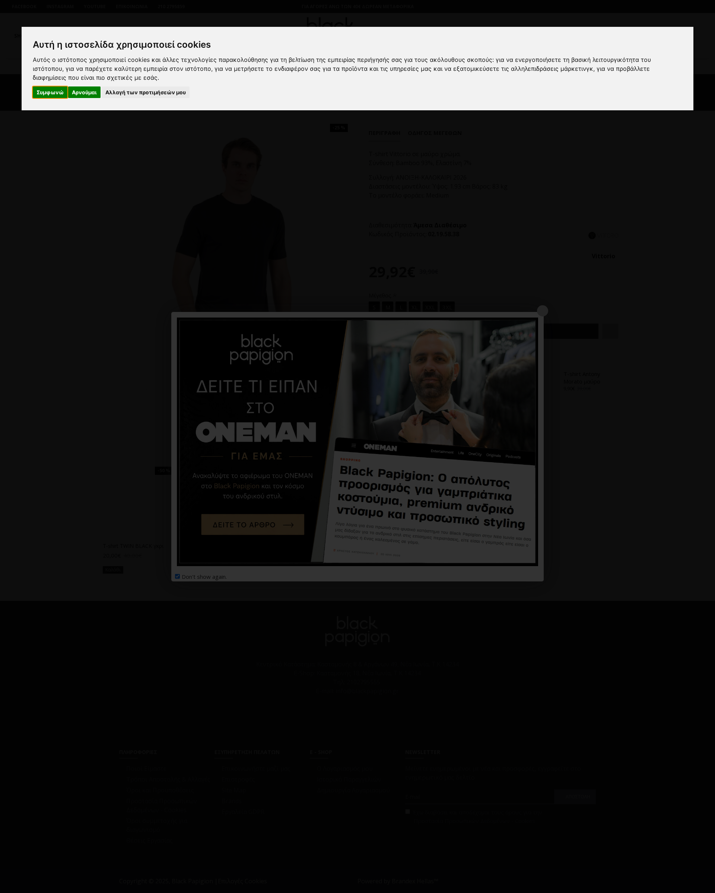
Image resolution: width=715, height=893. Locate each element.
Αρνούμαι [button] (84, 92)
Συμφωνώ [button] (50, 92)
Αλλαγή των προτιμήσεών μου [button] (145, 92)
